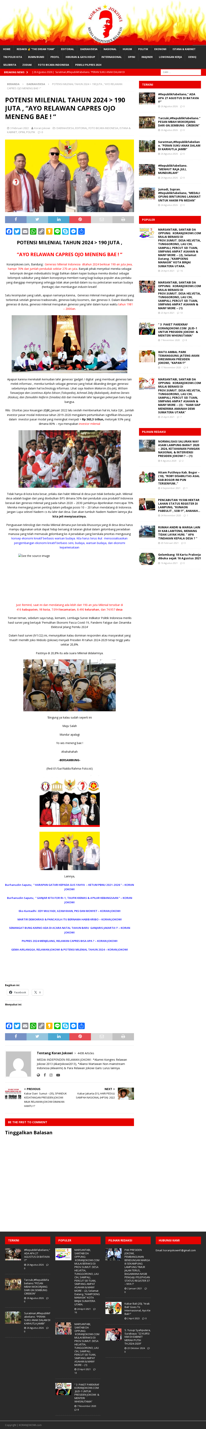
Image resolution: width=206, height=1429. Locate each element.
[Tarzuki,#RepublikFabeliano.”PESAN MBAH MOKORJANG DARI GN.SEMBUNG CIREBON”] (147, 122)
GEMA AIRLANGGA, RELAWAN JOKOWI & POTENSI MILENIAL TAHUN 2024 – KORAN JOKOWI (69, 949)
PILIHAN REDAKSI (154, 432)
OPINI (131, 57)
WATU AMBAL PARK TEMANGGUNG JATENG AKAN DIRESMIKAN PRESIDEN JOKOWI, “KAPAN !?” (178, 357)
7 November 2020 (170, 340)
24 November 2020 (171, 515)
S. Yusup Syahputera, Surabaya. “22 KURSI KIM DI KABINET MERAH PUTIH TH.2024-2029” (138, 1337)
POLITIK (143, 49)
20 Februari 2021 (170, 542)
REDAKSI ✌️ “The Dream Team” (36, 49)
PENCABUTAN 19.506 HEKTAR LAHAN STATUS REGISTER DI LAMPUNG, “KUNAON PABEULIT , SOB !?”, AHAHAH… (179, 505)
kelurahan (92, 609)
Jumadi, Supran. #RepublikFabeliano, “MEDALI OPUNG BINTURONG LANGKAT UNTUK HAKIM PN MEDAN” (179, 194)
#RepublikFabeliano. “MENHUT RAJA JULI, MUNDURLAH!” (172, 169)
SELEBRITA (9, 65)
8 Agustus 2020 (168, 460)
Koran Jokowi (42, 128)
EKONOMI (160, 49)
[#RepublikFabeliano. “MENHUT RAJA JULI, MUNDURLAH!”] (147, 170)
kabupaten (30, 609)
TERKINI (147, 84)
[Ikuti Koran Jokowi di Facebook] (43, 1075)
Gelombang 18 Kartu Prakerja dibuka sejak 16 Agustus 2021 (179, 556)
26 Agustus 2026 (169, 106)
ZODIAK (27, 65)
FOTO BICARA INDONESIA (53, 65)
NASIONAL (110, 49)
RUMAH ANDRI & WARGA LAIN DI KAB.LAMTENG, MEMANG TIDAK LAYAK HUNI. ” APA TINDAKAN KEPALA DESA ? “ (179, 532)
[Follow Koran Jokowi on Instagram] (49, 1075)
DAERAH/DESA (88, 49)
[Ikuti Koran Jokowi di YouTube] (56, 1075)
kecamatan (67, 609)
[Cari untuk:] (181, 72)
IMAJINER (147, 57)
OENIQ (192, 57)
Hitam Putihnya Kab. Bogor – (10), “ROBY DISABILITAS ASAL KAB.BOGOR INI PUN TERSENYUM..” (179, 477)
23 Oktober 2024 (136, 1348)
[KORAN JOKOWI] (103, 43)
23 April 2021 (167, 312)
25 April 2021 (167, 416)
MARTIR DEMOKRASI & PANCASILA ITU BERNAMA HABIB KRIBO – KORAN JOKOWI (70, 919)
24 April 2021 (167, 270)
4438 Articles (85, 1053)
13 (181, 312)
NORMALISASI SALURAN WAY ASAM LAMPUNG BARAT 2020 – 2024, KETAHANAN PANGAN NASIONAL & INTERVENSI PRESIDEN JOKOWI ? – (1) (179, 448)
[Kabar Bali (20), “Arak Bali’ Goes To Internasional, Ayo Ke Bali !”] (113, 1308)
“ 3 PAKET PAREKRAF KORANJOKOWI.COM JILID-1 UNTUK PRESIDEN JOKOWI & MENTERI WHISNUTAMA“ (178, 329)
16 (181, 270)
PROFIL (54, 57)
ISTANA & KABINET (184, 49)
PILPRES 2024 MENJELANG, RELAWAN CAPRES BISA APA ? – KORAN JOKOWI (69, 941)
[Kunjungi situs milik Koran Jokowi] (38, 1075)
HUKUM (127, 49)
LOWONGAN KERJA (170, 57)
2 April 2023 (133, 1318)
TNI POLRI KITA (12, 57)
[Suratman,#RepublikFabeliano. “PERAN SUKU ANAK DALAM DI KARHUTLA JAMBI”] (147, 146)
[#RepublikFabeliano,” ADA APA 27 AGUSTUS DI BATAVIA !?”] (147, 98)
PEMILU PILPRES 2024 (88, 65)
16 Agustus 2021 (169, 563)
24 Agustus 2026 (169, 177)
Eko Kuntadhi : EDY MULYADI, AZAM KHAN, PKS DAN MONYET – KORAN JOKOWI (70, 911)
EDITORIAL (67, 49)
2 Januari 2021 (134, 1288)
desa (119, 609)
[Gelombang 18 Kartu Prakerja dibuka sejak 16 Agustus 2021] (147, 559)
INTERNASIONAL (111, 57)
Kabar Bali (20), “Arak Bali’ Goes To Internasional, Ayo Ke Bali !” (137, 1309)
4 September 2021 (170, 488)
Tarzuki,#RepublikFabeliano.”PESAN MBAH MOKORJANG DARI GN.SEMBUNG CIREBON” (179, 121)
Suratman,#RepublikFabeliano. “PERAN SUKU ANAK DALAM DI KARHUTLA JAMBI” (179, 145)
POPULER (148, 220)
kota (46, 609)
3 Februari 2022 (19, 128)
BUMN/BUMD (36, 57)
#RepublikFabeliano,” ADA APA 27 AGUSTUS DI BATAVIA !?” (178, 97)
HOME (6, 49)
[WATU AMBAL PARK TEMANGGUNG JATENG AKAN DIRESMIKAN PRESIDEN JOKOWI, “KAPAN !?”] (147, 356)
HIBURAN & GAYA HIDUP (80, 57)
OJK (46, 410)
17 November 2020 (171, 367)
